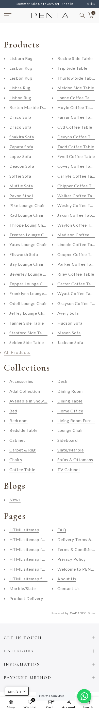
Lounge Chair (70, 430)
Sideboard (67, 440)
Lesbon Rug (20, 78)
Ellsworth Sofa (23, 254)
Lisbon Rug (20, 97)
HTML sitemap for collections (39, 559)
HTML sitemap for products (37, 539)
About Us (66, 578)
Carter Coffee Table (77, 283)
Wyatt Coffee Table (77, 293)
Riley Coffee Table (75, 274)
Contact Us (68, 588)
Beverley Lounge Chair (31, 274)
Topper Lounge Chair (30, 283)
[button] (16, 691)
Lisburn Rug (21, 58)
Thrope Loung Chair (28, 225)
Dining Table (69, 400)
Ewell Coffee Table (76, 156)
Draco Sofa (20, 117)
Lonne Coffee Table (76, 97)
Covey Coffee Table (77, 166)
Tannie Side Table (26, 323)
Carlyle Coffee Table (77, 176)
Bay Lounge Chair (26, 264)
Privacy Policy (71, 559)
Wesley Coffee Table (78, 205)
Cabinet (17, 440)
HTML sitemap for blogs (34, 569)
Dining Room (70, 391)
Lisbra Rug (19, 87)
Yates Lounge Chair (28, 244)
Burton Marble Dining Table (37, 107)
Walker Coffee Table (77, 195)
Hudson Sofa (69, 323)
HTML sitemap (24, 529)
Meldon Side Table (75, 87)
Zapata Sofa (21, 146)
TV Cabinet (68, 469)
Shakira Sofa (21, 136)
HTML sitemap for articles (35, 549)
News (15, 499)
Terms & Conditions (76, 549)
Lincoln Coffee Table (77, 244)
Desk (62, 381)
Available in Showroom (31, 400)
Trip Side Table (72, 68)
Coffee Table (22, 469)
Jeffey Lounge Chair (29, 313)
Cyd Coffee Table (74, 127)
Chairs (15, 459)
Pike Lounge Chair (27, 205)
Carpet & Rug (22, 449)
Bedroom (18, 420)
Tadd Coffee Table (75, 146)
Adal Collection (24, 391)
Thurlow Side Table (76, 78)
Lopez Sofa (20, 156)
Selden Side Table (26, 342)
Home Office (70, 410)
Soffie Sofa (20, 176)
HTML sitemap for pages (34, 578)
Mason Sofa (69, 332)
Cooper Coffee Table (78, 254)
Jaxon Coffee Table (76, 215)
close (92, 3)
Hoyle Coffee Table (76, 107)
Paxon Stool (21, 195)
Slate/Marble (70, 449)
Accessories (21, 381)
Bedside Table (23, 430)
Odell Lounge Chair (28, 303)
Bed (13, 410)
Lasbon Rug (20, 68)
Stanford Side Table (28, 332)
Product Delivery (26, 598)
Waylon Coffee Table (78, 225)
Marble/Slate (22, 588)
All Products (17, 352)
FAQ (61, 529)
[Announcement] (45, 3)
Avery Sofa (68, 313)
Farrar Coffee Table (77, 117)
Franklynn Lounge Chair (32, 293)
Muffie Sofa (21, 185)
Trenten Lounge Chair (30, 234)
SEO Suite (87, 613)
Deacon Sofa (21, 166)
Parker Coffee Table (77, 264)
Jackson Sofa (70, 342)
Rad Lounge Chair (26, 215)
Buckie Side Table (75, 58)
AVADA (74, 613)
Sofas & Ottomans (75, 459)
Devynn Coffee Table (78, 136)
